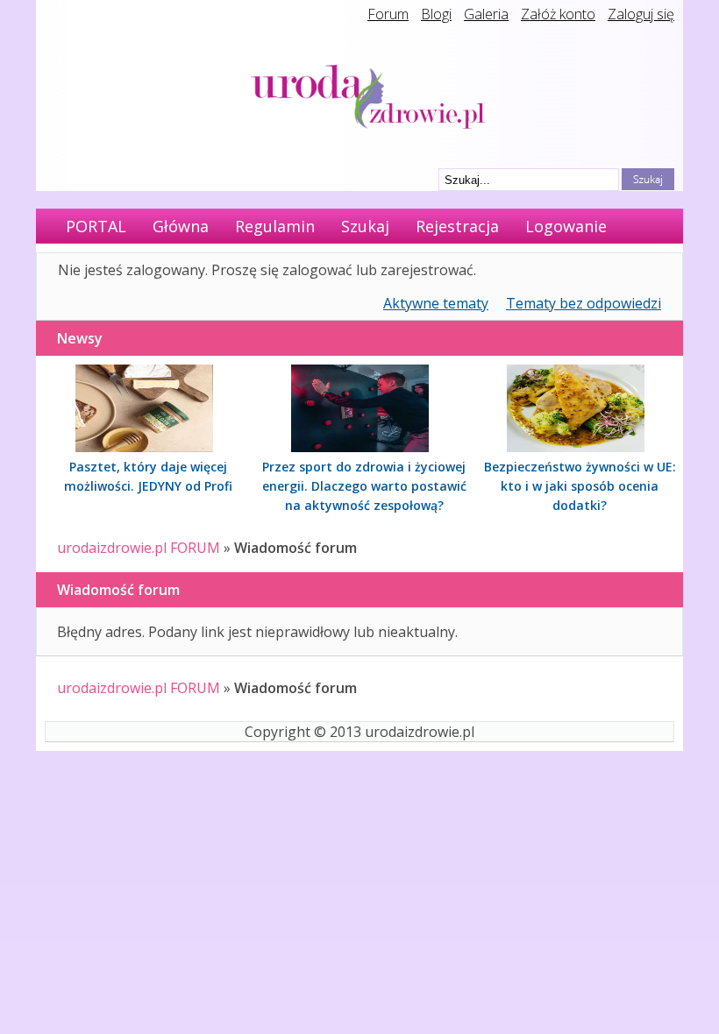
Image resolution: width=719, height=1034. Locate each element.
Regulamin (275, 226)
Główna (181, 226)
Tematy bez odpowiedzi (583, 303)
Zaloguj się (641, 14)
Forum (388, 14)
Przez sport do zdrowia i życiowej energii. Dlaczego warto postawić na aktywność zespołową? (364, 485)
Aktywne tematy (435, 303)
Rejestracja (457, 226)
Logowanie (566, 226)
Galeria (486, 14)
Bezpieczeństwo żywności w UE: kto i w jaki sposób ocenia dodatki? (580, 485)
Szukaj (365, 226)
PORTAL (96, 226)
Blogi (436, 14)
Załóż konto (558, 14)
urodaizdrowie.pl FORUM (138, 547)
